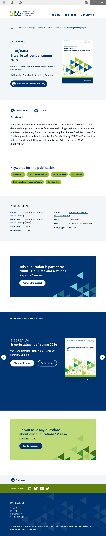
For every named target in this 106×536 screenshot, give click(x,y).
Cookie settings (17, 517)
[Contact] (86, 2)
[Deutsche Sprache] (4, 2)
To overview (18, 42)
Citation (42, 110)
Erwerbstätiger (53, 182)
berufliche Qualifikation (38, 174)
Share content (22, 110)
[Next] (102, 357)
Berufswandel (76, 174)
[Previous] (3, 357)
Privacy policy (16, 514)
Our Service (87, 14)
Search (49, 28)
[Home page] (12, 27)
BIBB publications (36, 28)
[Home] (24, 13)
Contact (13, 508)
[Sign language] (12, 2)
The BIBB (55, 14)
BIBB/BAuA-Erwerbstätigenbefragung (27, 182)
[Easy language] (20, 2)
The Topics (70, 14)
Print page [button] (20, 480)
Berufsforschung (59, 174)
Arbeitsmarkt (18, 174)
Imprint (13, 511)
